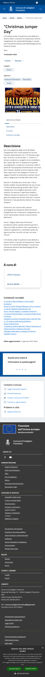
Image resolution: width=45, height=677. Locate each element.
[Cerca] (40, 9)
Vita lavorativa (10, 503)
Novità (12, 18)
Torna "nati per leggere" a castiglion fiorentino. (20, 311)
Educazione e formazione (13, 529)
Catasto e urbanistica (12, 513)
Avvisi (7, 565)
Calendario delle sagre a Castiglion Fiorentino (20, 331)
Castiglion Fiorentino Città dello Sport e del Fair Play (22, 319)
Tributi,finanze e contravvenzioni (16, 535)
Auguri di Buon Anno (11, 324)
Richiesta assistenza (12, 626)
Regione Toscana (9, 2)
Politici (7, 480)
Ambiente (8, 538)
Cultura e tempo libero (13, 500)
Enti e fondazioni (11, 477)
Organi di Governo (11, 467)
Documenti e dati (11, 487)
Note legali (8, 643)
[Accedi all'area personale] (37, 2)
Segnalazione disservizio (13, 620)
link (22, 664)
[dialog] (22, 661)
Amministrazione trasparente (15, 636)
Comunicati (9, 562)
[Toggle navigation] (4, 9)
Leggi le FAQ (9, 623)
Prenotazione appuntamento (15, 616)
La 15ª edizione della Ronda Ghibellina (17, 321)
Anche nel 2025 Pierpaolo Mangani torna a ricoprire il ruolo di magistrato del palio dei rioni (22, 307)
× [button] (42, 648)
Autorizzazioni (10, 545)
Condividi (7, 61)
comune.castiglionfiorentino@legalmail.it (20, 604)
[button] (22, 673)
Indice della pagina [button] (13, 120)
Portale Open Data (11, 548)
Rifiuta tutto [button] (31, 669)
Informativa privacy (12, 640)
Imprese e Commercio (12, 507)
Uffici (6, 473)
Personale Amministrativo (14, 483)
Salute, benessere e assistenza (16, 542)
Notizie (19, 18)
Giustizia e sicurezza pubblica (15, 532)
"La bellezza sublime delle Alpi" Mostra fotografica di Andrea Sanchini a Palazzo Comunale (22, 327)
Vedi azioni (18, 61)
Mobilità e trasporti (11, 518)
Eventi (7, 578)
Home (5, 18)
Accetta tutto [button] (14, 669)
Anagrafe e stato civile (13, 497)
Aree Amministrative (12, 470)
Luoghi (7, 575)
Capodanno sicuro (10, 334)
